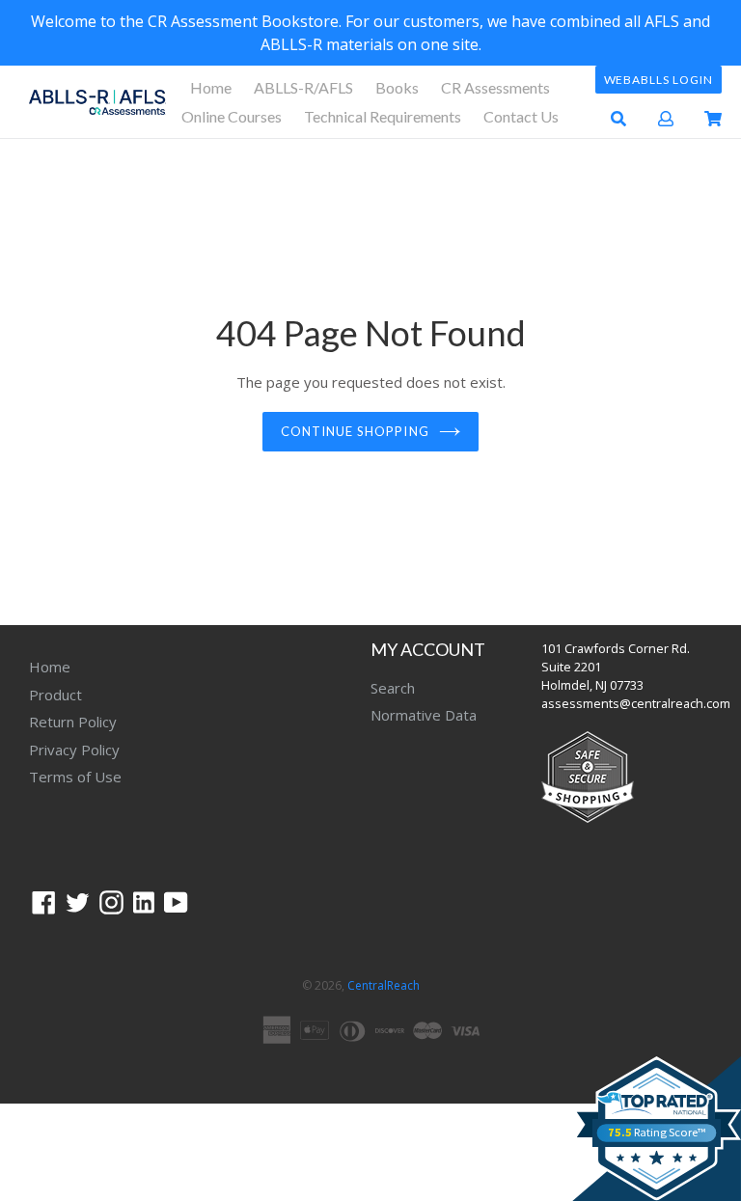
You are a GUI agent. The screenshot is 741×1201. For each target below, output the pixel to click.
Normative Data (423, 714)
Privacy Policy (74, 749)
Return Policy (73, 721)
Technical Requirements (382, 116)
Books (397, 87)
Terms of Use (75, 776)
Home (211, 87)
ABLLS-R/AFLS (303, 87)
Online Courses (231, 116)
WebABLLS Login (658, 79)
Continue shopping (355, 431)
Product (55, 694)
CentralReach (383, 985)
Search (392, 687)
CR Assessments (495, 87)
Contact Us (521, 116)
